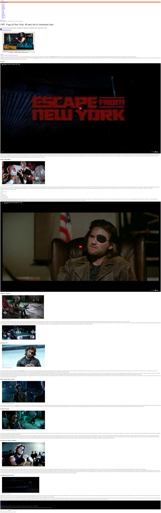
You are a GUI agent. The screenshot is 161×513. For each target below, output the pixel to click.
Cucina (3, 10)
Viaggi (3, 18)
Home (1, 21)
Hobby (3, 12)
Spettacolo (3, 15)
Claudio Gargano (5, 29)
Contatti (3, 504)
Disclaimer (3, 503)
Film (6, 21)
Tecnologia (3, 17)
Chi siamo (3, 501)
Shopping (3, 14)
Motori (3, 13)
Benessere (3, 8)
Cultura (3, 11)
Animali (3, 6)
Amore (3, 5)
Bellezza (3, 7)
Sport (3, 16)
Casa (3, 9)
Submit (9, 510)
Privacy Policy (4, 502)
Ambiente (3, 4)
